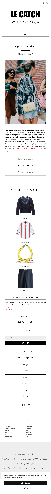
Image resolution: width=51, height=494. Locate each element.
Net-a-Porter (29, 426)
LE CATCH (25, 14)
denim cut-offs (25, 47)
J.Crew (6, 432)
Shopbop (7, 430)
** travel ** (25, 357)
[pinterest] (23, 322)
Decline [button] (25, 488)
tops (25, 396)
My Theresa (29, 424)
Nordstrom (28, 428)
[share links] (43, 3)
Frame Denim (25, 148)
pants (25, 383)
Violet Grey (8, 426)
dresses (25, 370)
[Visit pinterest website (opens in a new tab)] (10, 65)
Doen (27, 436)
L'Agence (8, 151)
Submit (25, 343)
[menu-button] (25, 33)
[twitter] (31, 322)
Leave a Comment (25, 159)
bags (25, 364)
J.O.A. (33, 148)
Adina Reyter (8, 436)
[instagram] (20, 322)
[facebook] (27, 322)
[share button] (47, 3)
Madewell (28, 432)
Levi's (17, 148)
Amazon (7, 424)
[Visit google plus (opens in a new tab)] (28, 165)
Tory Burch (29, 434)
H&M (27, 430)
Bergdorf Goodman (10, 428)
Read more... (9, 309)
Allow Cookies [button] (25, 483)
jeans (26, 377)
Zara (6, 434)
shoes (25, 389)
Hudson (40, 148)
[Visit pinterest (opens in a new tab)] (33, 165)
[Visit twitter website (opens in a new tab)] (18, 165)
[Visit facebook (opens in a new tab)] (23, 165)
